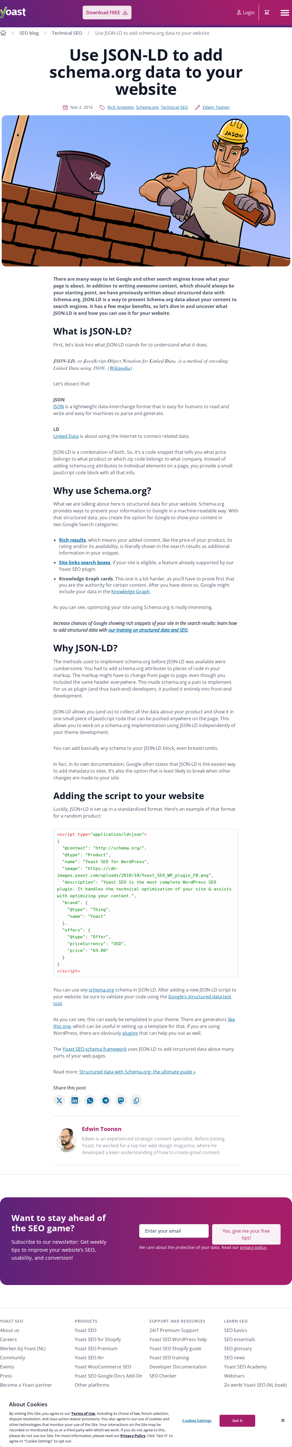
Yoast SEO (11, 1321)
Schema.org (147, 107)
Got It (237, 1420)
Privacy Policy (132, 1435)
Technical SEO (67, 33)
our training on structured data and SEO (148, 630)
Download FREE (103, 12)
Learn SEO (236, 1321)
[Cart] (267, 12)
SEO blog (29, 33)
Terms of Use (83, 1413)
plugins (130, 1033)
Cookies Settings (196, 1420)
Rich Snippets (121, 107)
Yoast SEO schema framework (94, 1049)
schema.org (101, 990)
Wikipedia (120, 367)
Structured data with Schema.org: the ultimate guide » (137, 1072)
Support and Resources (177, 1321)
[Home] (3, 34)
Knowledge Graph (130, 591)
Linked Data (66, 436)
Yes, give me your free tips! (246, 1234)
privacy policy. (253, 1247)
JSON (58, 406)
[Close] (283, 1420)
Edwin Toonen (216, 107)
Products (86, 1321)
